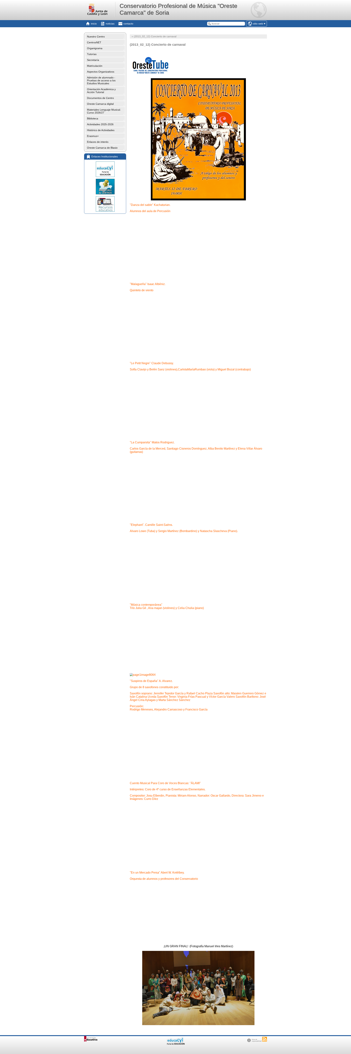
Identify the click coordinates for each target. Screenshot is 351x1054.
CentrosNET (94, 42)
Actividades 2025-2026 (100, 124)
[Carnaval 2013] (198, 1024)
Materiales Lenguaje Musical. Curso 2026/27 (104, 111)
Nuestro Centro (96, 36)
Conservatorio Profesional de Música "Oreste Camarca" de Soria (178, 9)
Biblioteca (92, 118)
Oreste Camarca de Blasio (102, 147)
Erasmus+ (93, 136)
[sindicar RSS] (264, 1039)
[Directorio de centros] (105, 186)
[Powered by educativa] (90, 1039)
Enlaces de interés (97, 141)
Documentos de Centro (100, 98)
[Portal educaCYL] (105, 169)
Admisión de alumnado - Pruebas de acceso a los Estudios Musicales (101, 80)
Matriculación (94, 65)
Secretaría (93, 60)
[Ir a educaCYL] (175, 1043)
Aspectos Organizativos (100, 71)
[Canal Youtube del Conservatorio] (150, 73)
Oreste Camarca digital (100, 103)
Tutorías (92, 54)
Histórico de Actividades (100, 130)
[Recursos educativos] (105, 204)
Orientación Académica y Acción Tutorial (101, 91)
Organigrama (94, 48)
